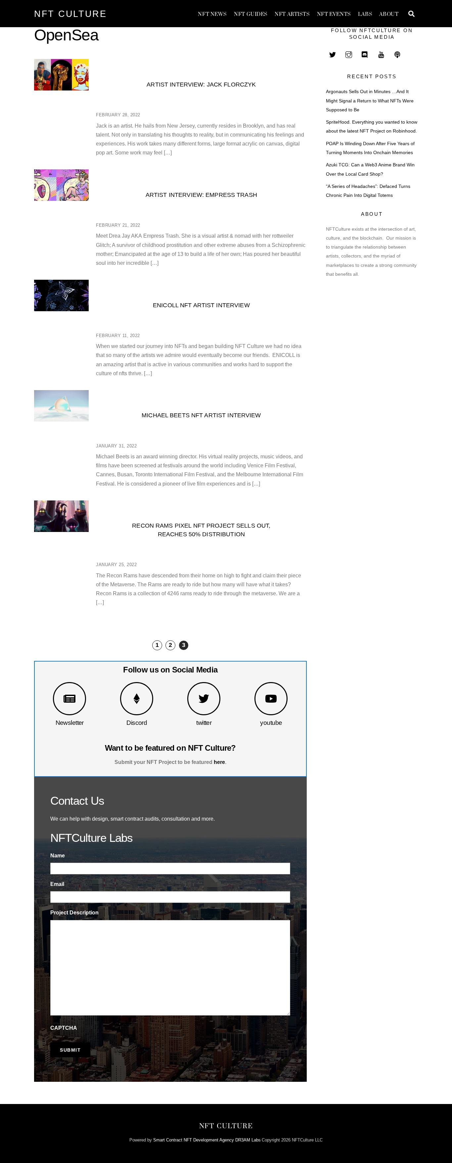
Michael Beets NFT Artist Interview (201, 415)
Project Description (74, 912)
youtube (271, 722)
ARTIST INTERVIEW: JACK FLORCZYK (201, 84)
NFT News (212, 14)
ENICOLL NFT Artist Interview (201, 305)
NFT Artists (292, 14)
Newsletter (70, 722)
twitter (203, 722)
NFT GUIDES (251, 14)
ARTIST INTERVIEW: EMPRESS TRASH (201, 194)
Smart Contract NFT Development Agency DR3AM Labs (207, 1139)
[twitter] (332, 53)
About (388, 14)
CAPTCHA (63, 1028)
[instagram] (348, 53)
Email (57, 884)
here (219, 762)
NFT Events (334, 14)
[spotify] (397, 53)
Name (57, 855)
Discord (136, 722)
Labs (365, 14)
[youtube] (381, 53)
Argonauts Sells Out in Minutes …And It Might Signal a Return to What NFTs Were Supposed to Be (370, 100)
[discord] (365, 53)
